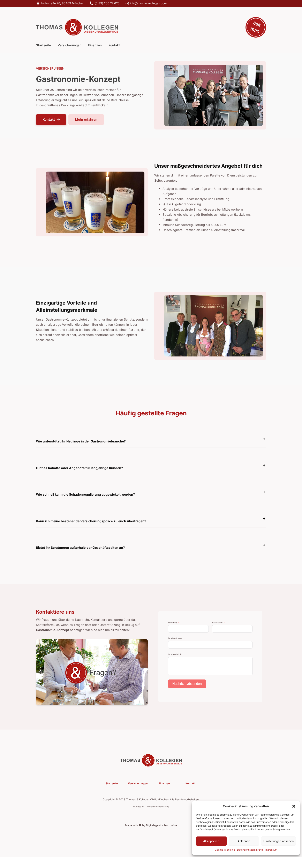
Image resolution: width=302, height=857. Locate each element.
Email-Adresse (175, 638)
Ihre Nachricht (175, 654)
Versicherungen (69, 45)
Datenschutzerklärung (250, 849)
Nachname (217, 622)
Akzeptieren (211, 841)
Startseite (43, 45)
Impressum (271, 849)
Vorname (172, 622)
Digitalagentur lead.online (161, 825)
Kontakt (114, 45)
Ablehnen (243, 841)
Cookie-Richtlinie (225, 849)
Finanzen (95, 45)
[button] (294, 806)
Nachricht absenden (187, 683)
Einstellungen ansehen (278, 841)
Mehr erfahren (86, 119)
